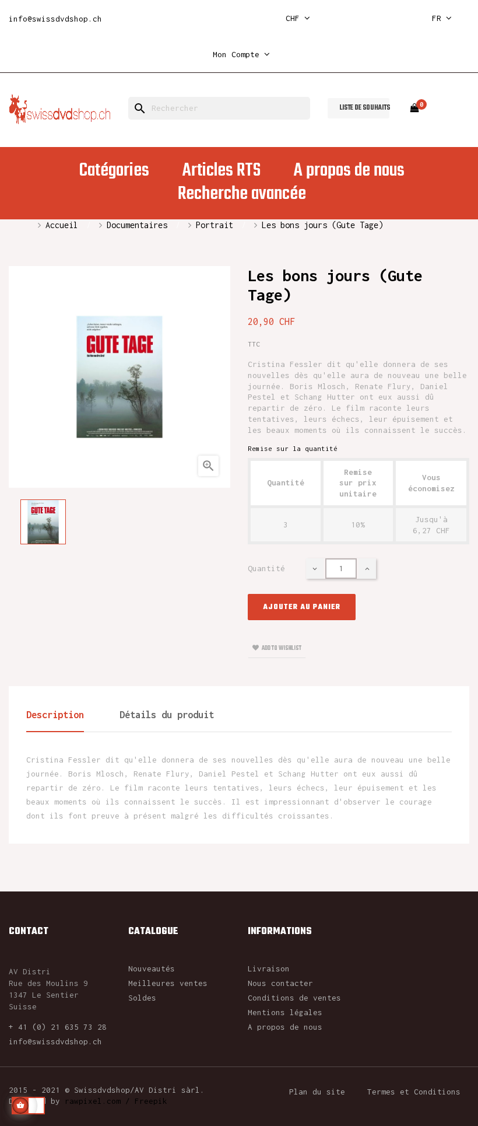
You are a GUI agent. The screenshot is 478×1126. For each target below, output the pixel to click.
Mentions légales (285, 1012)
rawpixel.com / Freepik (116, 1101)
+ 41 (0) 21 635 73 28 (58, 1026)
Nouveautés (151, 968)
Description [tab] (55, 714)
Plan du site (317, 1091)
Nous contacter (280, 983)
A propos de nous (285, 1026)
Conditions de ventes (294, 997)
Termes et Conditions (414, 1091)
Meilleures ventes (168, 983)
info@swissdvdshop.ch (55, 18)
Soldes (142, 997)
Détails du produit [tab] (166, 714)
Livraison (269, 968)
